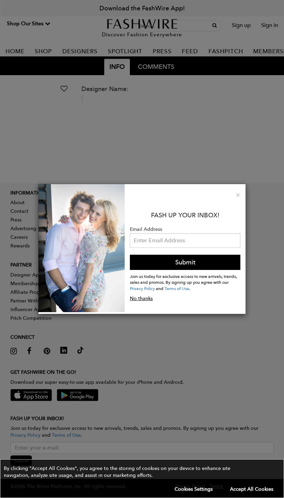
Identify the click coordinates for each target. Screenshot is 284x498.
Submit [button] (185, 262)
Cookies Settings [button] (194, 489)
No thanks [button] (141, 298)
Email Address (146, 229)
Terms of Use (177, 288)
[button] (142, 478)
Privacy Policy (142, 288)
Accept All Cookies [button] (251, 489)
